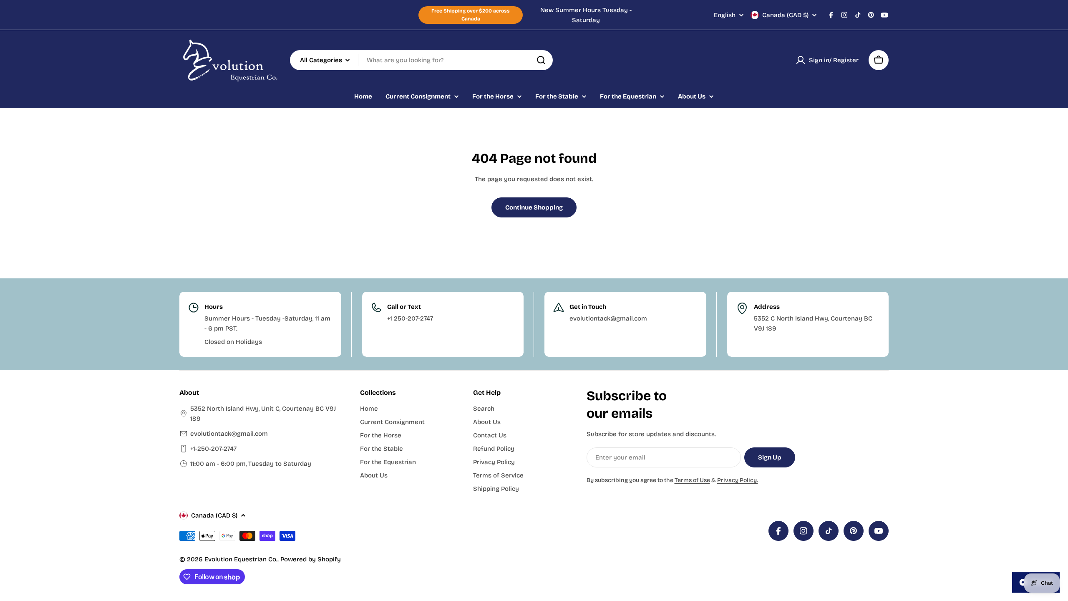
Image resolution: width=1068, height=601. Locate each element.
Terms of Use (692, 480)
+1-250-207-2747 (213, 448)
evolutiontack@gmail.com (608, 318)
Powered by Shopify (310, 559)
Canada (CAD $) (785, 15)
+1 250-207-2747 (410, 318)
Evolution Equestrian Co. (240, 559)
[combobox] (421, 60)
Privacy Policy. (737, 480)
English (725, 15)
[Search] (541, 60)
